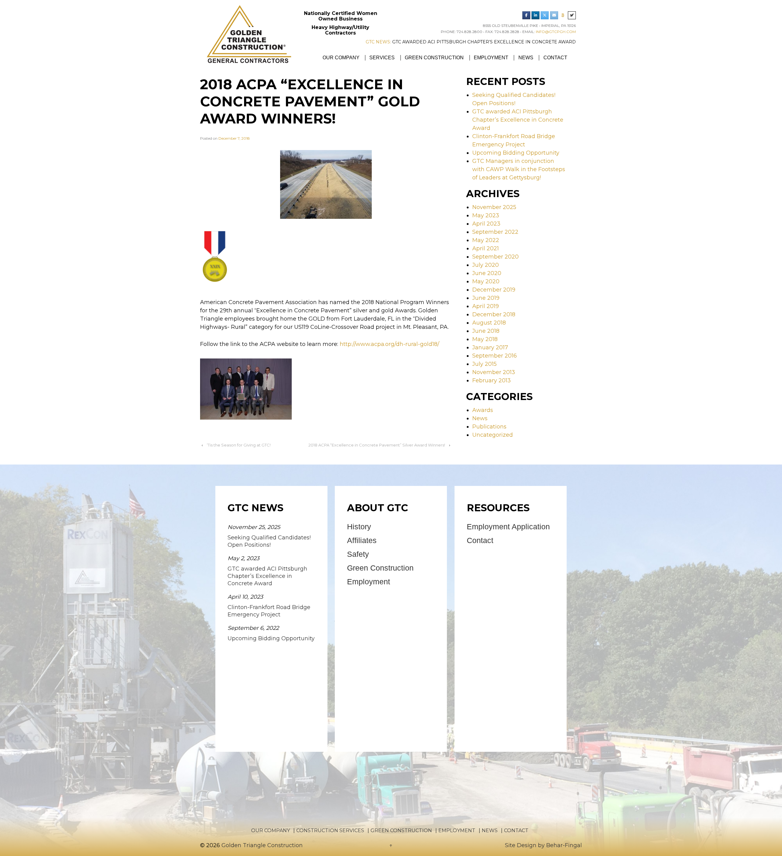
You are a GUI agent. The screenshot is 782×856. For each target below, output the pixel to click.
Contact (555, 57)
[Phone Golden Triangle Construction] (563, 15)
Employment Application (508, 526)
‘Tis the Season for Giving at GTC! (239, 445)
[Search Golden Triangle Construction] (572, 15)
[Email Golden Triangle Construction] (554, 15)
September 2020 (495, 256)
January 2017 (490, 347)
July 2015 (484, 364)
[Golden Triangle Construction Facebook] (526, 15)
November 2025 (494, 207)
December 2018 (493, 314)
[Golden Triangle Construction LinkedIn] (535, 15)
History (359, 526)
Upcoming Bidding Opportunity (515, 152)
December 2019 (493, 289)
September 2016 (494, 355)
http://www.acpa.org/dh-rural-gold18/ (389, 344)
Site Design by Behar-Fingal (543, 845)
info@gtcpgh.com (556, 31)
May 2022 (485, 240)
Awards (482, 410)
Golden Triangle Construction (261, 845)
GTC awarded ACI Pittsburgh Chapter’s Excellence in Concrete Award (558, 42)
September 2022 (495, 232)
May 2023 (485, 215)
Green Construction (434, 57)
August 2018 (489, 322)
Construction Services (330, 830)
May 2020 (485, 281)
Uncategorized (492, 435)
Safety (358, 554)
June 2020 (486, 273)
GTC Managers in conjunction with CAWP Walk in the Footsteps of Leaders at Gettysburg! (518, 169)
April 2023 (486, 223)
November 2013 (493, 372)
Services (382, 57)
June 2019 (485, 298)
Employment (491, 57)
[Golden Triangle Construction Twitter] (545, 15)
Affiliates (362, 540)
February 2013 (491, 380)
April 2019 (485, 306)
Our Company (341, 57)
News (525, 57)
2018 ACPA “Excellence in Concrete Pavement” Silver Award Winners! (377, 445)
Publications (489, 426)
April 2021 (485, 248)
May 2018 (485, 339)
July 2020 (485, 265)
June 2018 (485, 331)
